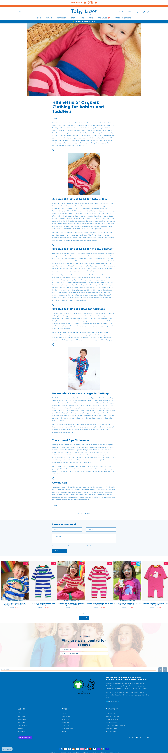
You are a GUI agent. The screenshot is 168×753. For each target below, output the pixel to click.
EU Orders (21, 731)
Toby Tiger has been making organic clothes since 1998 (95, 135)
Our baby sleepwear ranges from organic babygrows (71, 466)
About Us (21, 713)
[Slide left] (80, 613)
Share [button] (56, 118)
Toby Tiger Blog (111, 731)
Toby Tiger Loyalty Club (113, 713)
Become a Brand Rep (112, 716)
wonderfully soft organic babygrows (68, 232)
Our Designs (22, 722)
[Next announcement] (149, 21)
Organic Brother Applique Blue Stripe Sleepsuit (43, 604)
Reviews (21, 728)
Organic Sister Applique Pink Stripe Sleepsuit (99, 604)
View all (84, 618)
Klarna (64, 731)
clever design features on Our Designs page (81, 240)
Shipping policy (104, 752)
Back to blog (85, 513)
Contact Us (65, 719)
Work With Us (22, 725)
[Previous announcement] (19, 21)
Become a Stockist (112, 728)
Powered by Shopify (66, 752)
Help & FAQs (66, 722)
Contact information (114, 752)
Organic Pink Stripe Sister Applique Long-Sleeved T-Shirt (71, 604)
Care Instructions (67, 728)
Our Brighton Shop (112, 722)
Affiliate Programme (112, 719)
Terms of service (94, 752)
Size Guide (65, 725)
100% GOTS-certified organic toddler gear (70, 332)
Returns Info (66, 716)
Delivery (64, 713)
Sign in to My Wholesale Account (116, 725)
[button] (20, 12)
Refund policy (75, 752)
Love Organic (22, 716)
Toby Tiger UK (56, 752)
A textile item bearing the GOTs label (99, 285)
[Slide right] (88, 613)
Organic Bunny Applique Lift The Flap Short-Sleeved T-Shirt (127, 604)
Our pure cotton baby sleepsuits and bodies (67, 424)
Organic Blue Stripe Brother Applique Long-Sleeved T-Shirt (15, 604)
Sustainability (22, 719)
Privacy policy (84, 752)
